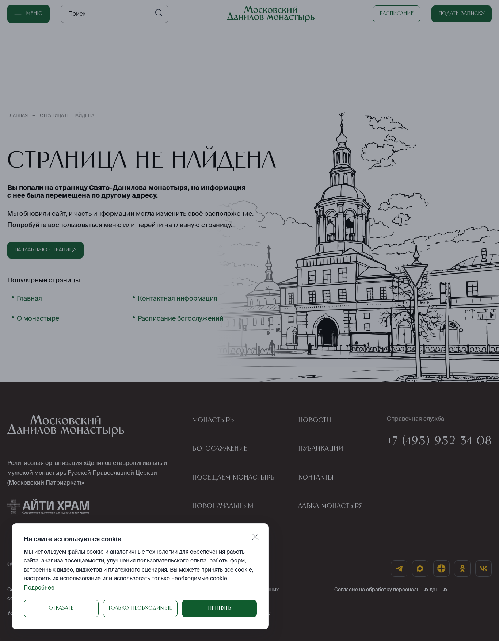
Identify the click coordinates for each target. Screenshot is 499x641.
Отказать (61, 608)
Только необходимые (140, 608)
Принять (219, 608)
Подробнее (39, 587)
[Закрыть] (255, 537)
